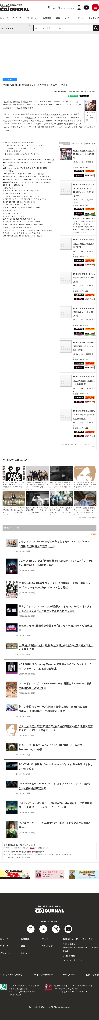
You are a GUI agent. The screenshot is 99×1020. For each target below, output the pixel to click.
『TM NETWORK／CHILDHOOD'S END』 (27, 162)
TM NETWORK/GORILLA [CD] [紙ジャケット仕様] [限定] (84, 312)
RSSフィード (69, 974)
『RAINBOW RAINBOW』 (55, 114)
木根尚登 (24, 101)
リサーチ (17, 17)
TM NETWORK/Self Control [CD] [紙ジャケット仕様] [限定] (84, 277)
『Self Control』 (19, 176)
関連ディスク (65, 144)
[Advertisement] (49, 55)
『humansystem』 (21, 179)
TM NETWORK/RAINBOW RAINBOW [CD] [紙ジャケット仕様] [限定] (84, 414)
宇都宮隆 (16, 101)
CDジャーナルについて (11, 974)
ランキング (93, 17)
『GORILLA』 (15, 174)
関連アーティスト (77, 144)
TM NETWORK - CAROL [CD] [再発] (90, 116)
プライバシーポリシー (42, 974)
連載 (58, 17)
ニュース (4, 17)
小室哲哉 (8, 101)
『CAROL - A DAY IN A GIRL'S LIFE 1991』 (20, 123)
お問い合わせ (92, 974)
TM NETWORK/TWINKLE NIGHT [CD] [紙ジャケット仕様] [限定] (84, 346)
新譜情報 (47, 17)
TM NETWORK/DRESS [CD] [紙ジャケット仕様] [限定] (84, 154)
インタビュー (32, 17)
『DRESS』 (30, 117)
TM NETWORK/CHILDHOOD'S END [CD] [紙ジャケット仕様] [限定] (84, 380)
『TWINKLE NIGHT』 (28, 168)
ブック (81, 17)
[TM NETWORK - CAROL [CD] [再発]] (90, 101)
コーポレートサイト (72, 960)
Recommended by (84, 517)
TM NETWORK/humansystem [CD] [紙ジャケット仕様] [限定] (84, 243)
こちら (32, 848)
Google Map (69, 955)
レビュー (69, 17)
